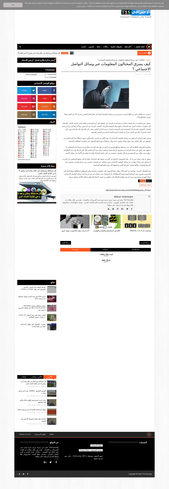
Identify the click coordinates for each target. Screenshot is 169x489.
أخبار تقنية (128, 47)
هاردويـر (91, 47)
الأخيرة (49, 377)
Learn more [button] (81, 6)
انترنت (83, 47)
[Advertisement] (59, 24)
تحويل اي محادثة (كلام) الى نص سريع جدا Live (32, 410)
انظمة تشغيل (140, 47)
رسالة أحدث (145, 243)
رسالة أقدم (65, 243)
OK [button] (13, 5)
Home (148, 60)
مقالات (105, 47)
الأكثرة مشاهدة (37, 377)
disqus (105, 250)
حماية (98, 47)
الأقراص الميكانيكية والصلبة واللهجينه (106, 231)
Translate (52, 77)
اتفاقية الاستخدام (40, 434)
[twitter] (50, 462)
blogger (75, 250)
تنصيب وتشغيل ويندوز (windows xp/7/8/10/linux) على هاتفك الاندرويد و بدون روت (31, 308)
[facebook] (56, 462)
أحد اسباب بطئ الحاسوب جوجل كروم (75, 231)
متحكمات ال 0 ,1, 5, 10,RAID (140, 231)
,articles (146, 74)
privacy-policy (25, 434)
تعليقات (23, 377)
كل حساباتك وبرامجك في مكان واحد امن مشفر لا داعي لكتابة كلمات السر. (47, 53)
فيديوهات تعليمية (116, 47)
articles (142, 60)
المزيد (56, 459)
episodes (77, 53)
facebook (135, 250)
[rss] (19, 474)
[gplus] (45, 462)
